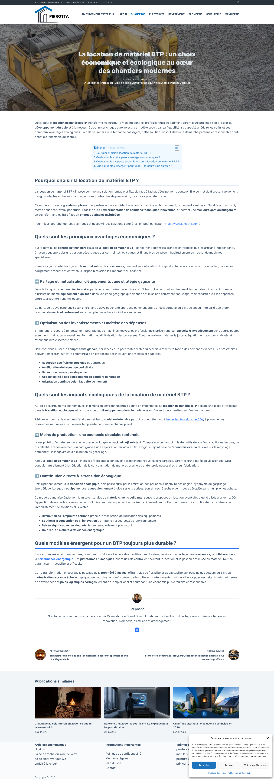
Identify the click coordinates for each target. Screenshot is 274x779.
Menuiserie (232, 14)
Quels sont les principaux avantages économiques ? (128, 157)
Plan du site (113, 763)
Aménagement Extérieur (98, 14)
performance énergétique (55, 559)
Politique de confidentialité (239, 773)
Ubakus (40, 749)
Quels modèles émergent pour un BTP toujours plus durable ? (134, 165)
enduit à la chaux (46, 763)
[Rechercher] (238, 2)
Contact (108, 2)
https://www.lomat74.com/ (181, 223)
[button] (267, 738)
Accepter (204, 765)
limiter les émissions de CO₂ (184, 419)
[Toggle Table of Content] (175, 148)
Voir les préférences (255, 765)
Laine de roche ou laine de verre (56, 754)
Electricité (156, 14)
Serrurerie (213, 14)
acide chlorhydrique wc (50, 758)
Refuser (229, 765)
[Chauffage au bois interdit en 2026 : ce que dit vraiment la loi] (68, 702)
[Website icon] (137, 630)
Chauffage (138, 14)
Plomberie (195, 14)
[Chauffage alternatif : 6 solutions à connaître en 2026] (206, 702)
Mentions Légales (75, 2)
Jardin (122, 14)
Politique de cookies (217, 773)
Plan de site (94, 2)
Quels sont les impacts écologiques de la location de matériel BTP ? (137, 161)
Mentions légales (117, 758)
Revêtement (176, 14)
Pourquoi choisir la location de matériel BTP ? (123, 153)
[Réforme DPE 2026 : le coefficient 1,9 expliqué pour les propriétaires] (137, 702)
